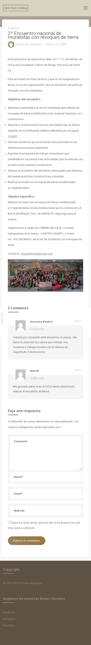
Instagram (9, 618)
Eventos (18, 10)
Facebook (9, 612)
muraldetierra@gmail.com (37, 253)
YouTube (8, 625)
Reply (78, 321)
